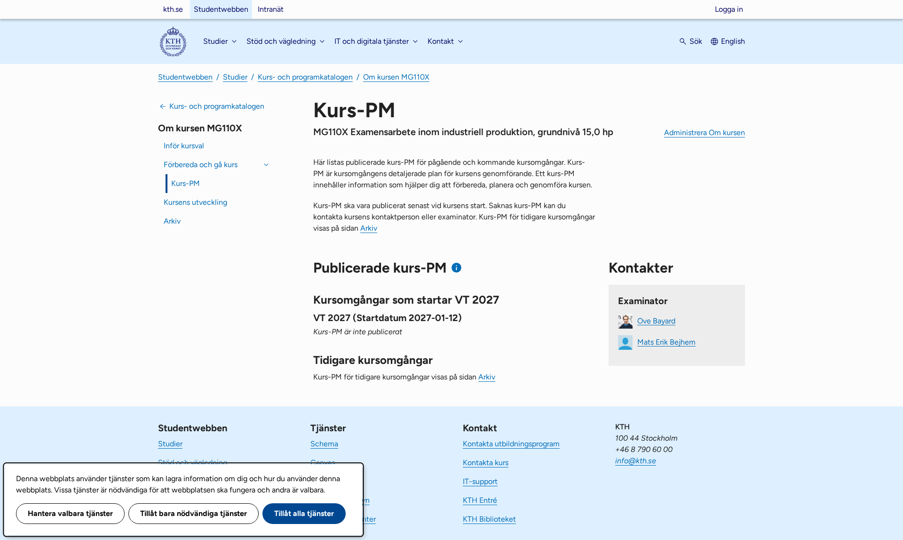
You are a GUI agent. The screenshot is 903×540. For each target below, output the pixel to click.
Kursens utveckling (195, 202)
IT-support (480, 481)
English (733, 41)
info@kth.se (635, 460)
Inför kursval (184, 145)
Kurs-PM (185, 183)
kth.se (173, 9)
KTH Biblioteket (489, 519)
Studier (235, 77)
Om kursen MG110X (396, 77)
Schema (324, 443)
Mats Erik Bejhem (666, 341)
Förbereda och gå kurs (201, 164)
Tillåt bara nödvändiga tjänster (193, 513)
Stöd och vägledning (192, 462)
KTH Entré (480, 500)
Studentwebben (221, 9)
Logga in (729, 9)
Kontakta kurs (485, 462)
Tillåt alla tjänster (304, 513)
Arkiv (172, 221)
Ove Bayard (656, 320)
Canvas (322, 462)
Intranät (271, 9)
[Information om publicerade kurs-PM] (456, 268)
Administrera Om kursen (704, 132)
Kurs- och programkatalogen (305, 77)
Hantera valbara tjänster (70, 513)
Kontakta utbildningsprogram (511, 443)
